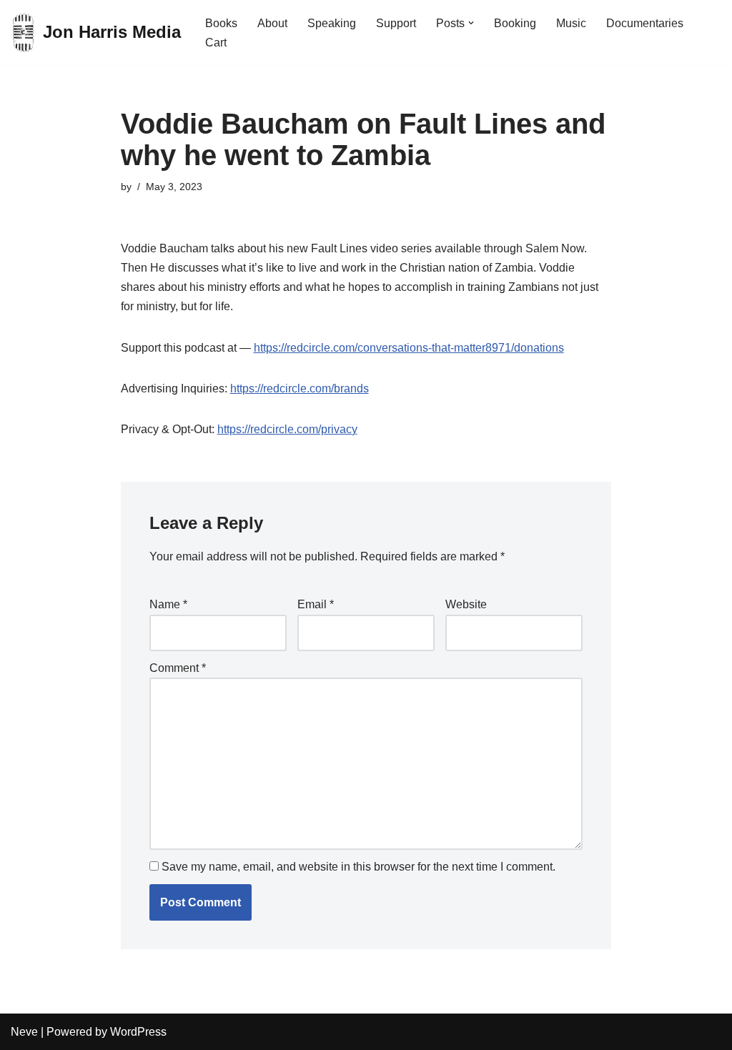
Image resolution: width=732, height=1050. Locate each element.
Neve (24, 1032)
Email (315, 604)
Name (168, 604)
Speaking (331, 23)
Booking (515, 23)
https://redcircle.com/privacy (287, 429)
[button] (471, 23)
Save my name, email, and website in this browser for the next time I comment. (358, 867)
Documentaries (644, 23)
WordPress (138, 1032)
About (272, 23)
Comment (177, 668)
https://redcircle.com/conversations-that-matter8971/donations (409, 348)
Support (396, 23)
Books (221, 23)
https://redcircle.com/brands (299, 388)
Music (571, 23)
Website (466, 604)
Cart (216, 42)
